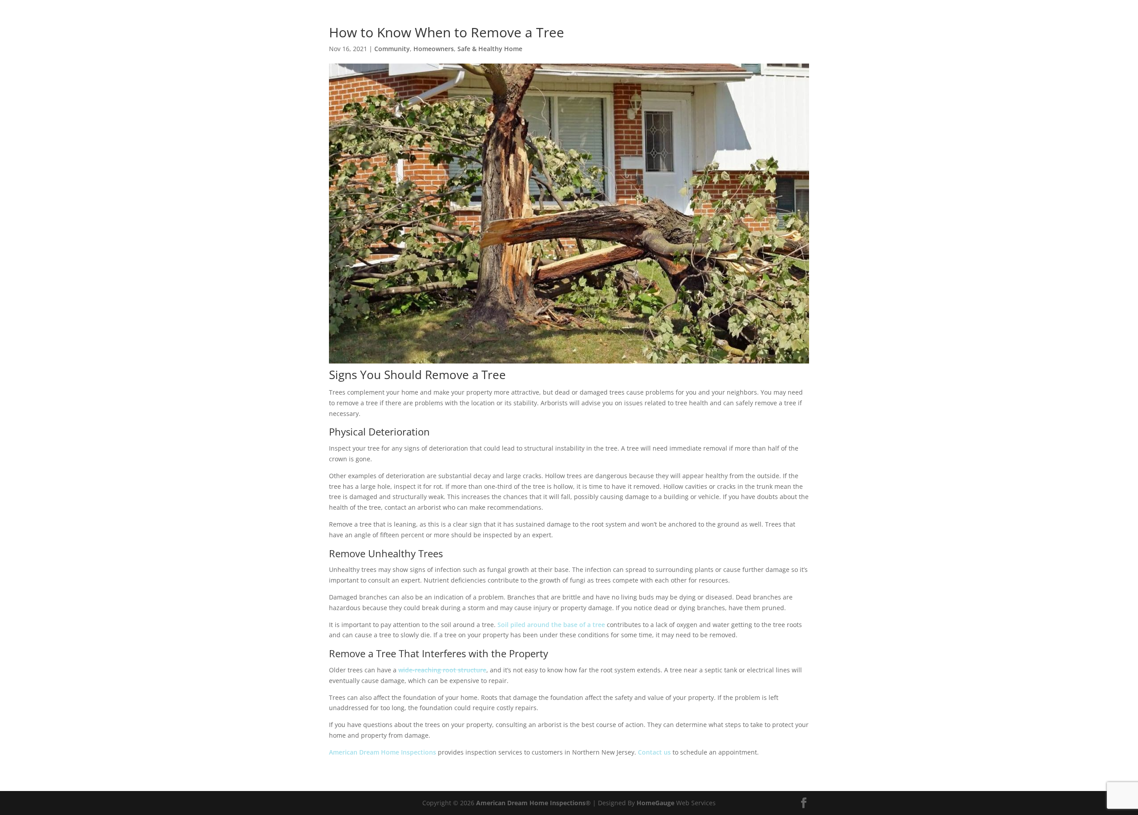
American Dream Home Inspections (382, 752)
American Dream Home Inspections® (533, 803)
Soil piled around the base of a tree (551, 624)
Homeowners (433, 48)
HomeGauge (655, 803)
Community (392, 48)
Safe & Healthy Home (489, 48)
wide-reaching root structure (442, 670)
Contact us (654, 752)
